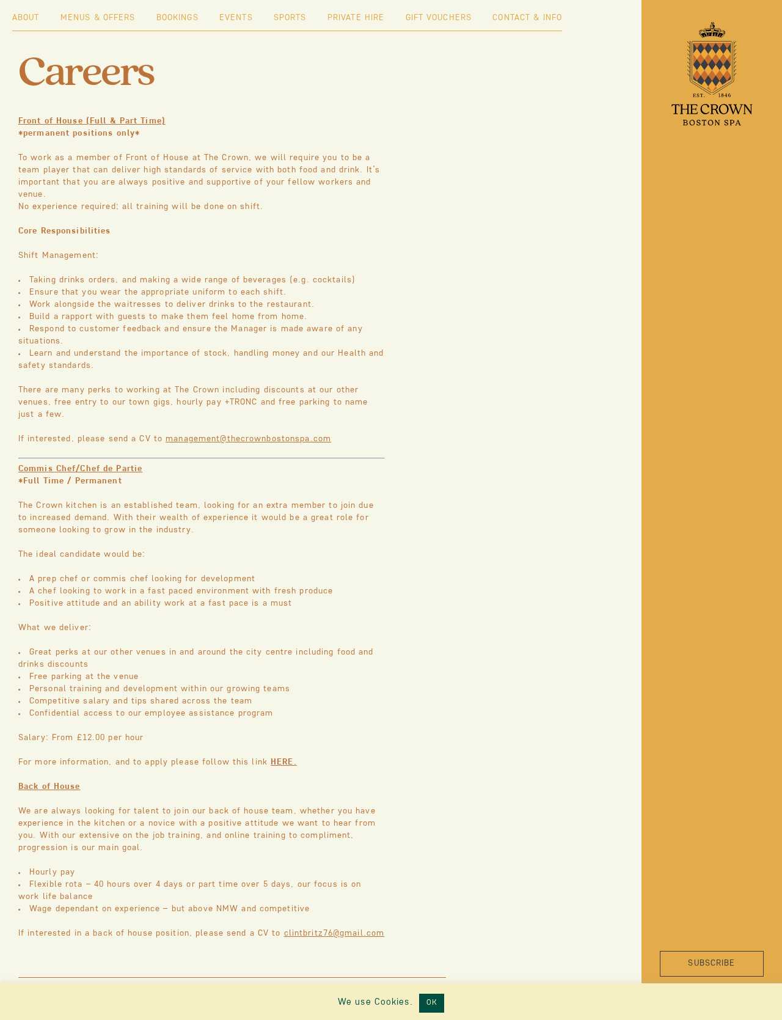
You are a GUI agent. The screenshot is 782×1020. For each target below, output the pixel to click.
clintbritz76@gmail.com (334, 933)
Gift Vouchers (439, 18)
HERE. (284, 762)
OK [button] (431, 1003)
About (26, 18)
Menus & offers (98, 18)
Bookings (177, 18)
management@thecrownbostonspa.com (248, 439)
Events (236, 18)
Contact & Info (527, 18)
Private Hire (355, 18)
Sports (290, 18)
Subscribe (711, 963)
